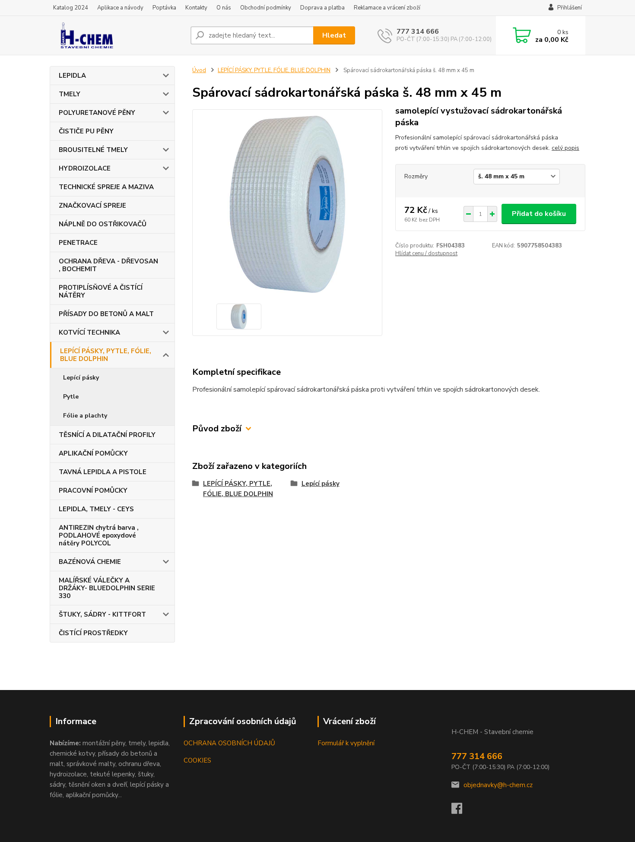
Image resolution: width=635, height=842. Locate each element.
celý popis (565, 148)
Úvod (199, 70)
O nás (223, 8)
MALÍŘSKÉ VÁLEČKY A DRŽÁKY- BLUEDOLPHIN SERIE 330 (107, 588)
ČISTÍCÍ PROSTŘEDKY (93, 633)
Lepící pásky (81, 378)
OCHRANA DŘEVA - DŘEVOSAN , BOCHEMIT (108, 265)
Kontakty (196, 8)
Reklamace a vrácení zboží (387, 8)
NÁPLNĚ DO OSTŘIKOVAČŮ (102, 224)
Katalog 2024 (70, 8)
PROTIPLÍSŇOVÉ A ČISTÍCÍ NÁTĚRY (101, 291)
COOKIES (197, 760)
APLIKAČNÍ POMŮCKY (93, 453)
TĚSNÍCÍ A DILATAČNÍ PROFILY (107, 434)
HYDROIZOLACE (85, 168)
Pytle (71, 397)
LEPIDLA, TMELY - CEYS (96, 509)
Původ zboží (216, 428)
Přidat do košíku (539, 213)
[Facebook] (461, 811)
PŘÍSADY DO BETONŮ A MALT (106, 314)
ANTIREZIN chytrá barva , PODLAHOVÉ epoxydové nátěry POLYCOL (99, 535)
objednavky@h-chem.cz (498, 785)
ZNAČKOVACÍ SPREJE (92, 205)
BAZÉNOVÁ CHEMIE (90, 561)
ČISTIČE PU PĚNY (86, 131)
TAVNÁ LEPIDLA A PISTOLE (102, 472)
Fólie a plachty (85, 416)
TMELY (69, 94)
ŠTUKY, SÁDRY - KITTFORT (102, 614)
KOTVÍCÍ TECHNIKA (89, 332)
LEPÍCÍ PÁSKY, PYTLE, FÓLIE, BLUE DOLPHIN (105, 355)
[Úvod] (117, 35)
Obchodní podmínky (265, 8)
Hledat (334, 35)
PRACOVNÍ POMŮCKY (93, 490)
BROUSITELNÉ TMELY (93, 150)
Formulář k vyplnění (346, 743)
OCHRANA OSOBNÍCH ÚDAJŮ (229, 743)
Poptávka (164, 8)
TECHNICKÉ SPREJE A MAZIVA (106, 187)
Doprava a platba (322, 8)
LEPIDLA (72, 75)
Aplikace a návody (120, 8)
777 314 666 (418, 31)
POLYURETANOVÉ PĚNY (97, 112)
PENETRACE (78, 242)
